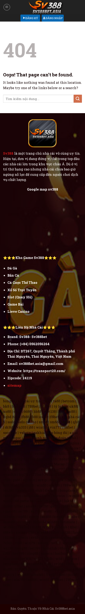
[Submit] (78, 99)
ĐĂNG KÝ (31, 18)
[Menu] (7, 7)
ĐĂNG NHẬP (54, 18)
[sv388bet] (46, 7)
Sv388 (8, 153)
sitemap (14, 385)
